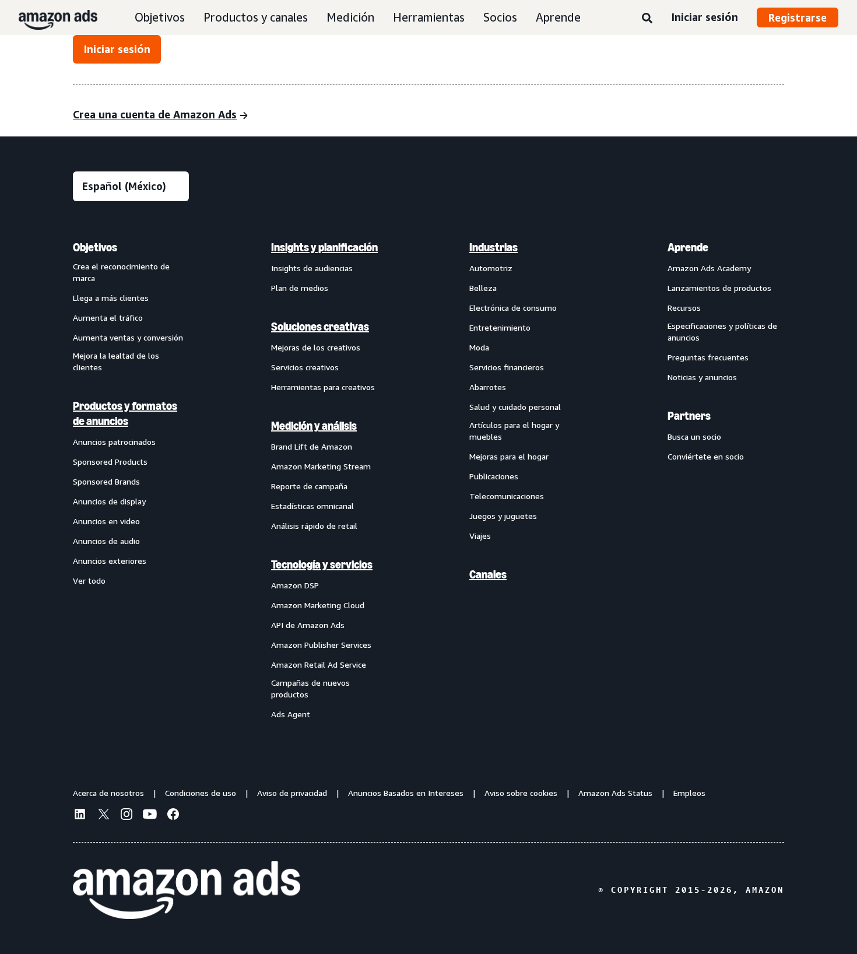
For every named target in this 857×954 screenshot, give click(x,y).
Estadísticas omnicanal (312, 506)
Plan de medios (299, 288)
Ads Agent (290, 714)
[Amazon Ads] (48, 17)
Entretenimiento (500, 327)
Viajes (480, 536)
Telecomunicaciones (506, 496)
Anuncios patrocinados (114, 442)
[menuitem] (131, 480)
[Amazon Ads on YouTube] (150, 815)
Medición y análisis (314, 426)
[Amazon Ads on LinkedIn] (80, 815)
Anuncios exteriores (109, 561)
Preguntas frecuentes (708, 357)
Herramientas (429, 17)
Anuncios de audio (106, 541)
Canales (488, 574)
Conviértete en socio (706, 456)
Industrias (493, 247)
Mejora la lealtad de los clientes (116, 361)
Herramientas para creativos (323, 387)
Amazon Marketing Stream (321, 466)
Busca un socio (694, 436)
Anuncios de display (109, 501)
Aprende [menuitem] (688, 247)
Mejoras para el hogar (509, 456)
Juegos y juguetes (503, 516)
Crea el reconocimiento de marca (121, 272)
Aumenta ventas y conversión (128, 337)
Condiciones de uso (200, 793)
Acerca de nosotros (108, 793)
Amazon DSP (295, 585)
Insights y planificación (324, 247)
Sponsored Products (110, 462)
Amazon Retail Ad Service (318, 664)
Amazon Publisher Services (321, 645)
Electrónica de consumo (513, 308)
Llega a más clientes (111, 298)
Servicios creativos (305, 367)
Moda (479, 347)
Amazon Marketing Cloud (317, 605)
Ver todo (89, 580)
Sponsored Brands (106, 481)
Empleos (689, 793)
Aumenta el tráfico (108, 317)
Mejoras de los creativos (315, 347)
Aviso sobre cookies (520, 793)
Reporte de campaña (309, 486)
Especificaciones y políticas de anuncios (722, 331)
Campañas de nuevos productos (310, 688)
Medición (350, 17)
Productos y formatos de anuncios (125, 413)
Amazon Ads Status (615, 793)
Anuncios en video (106, 521)
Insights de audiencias (312, 268)
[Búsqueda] (647, 18)
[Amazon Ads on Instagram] (127, 815)
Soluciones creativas (320, 327)
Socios (500, 17)
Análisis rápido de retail (314, 526)
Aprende (558, 17)
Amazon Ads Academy (709, 268)
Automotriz (490, 268)
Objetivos (160, 17)
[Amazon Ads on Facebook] (173, 815)
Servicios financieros (506, 367)
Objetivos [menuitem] (95, 247)
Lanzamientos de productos (719, 288)
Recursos (684, 308)
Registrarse (797, 17)
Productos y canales (255, 17)
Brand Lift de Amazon (311, 446)
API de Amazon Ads (308, 625)
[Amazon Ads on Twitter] (103, 815)
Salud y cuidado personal (515, 407)
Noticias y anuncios (702, 377)
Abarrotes (487, 387)
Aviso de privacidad (292, 793)
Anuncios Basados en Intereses (405, 793)
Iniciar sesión (704, 16)
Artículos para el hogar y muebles (514, 430)
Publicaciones (493, 476)
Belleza (483, 288)
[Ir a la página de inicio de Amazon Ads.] (186, 890)
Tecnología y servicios (322, 564)
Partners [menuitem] (689, 416)
